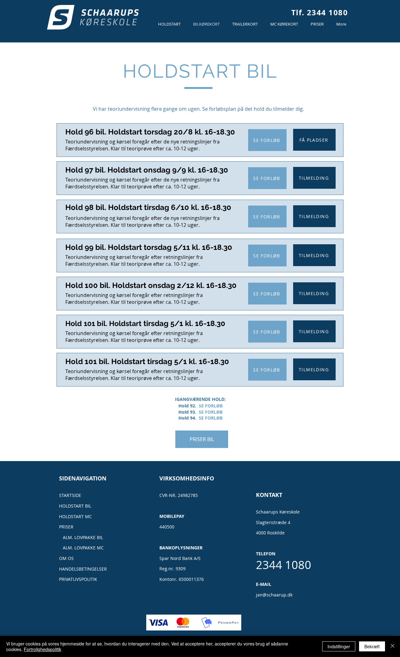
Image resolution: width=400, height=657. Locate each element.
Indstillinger (339, 646)
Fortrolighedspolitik (42, 649)
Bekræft (372, 646)
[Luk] (392, 646)
